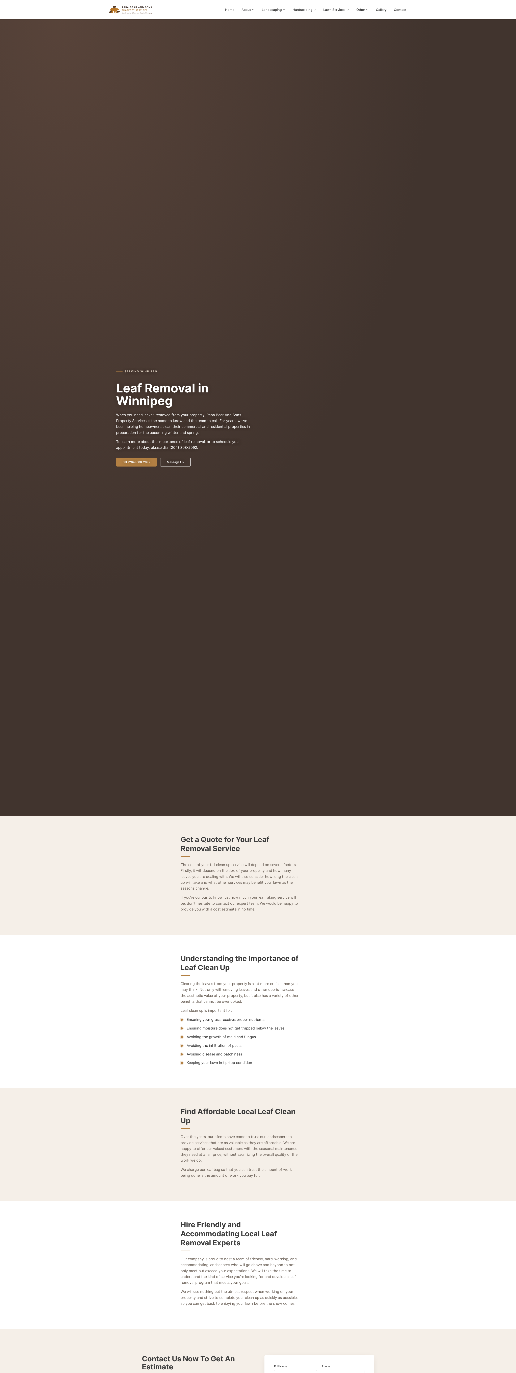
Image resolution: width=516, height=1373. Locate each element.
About (246, 10)
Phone (326, 1366)
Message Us (175, 462)
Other (360, 10)
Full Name (280, 1366)
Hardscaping (302, 10)
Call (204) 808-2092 (136, 462)
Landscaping (272, 10)
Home (229, 10)
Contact (400, 10)
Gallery (381, 10)
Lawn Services (334, 10)
